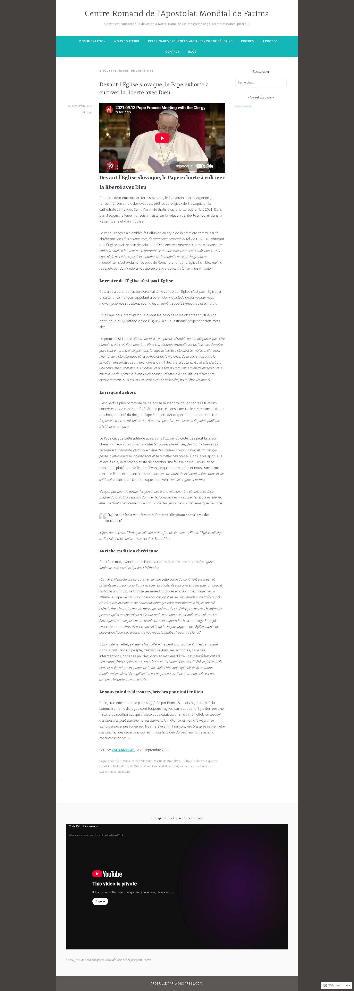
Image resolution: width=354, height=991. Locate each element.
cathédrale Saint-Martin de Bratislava (156, 761)
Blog (192, 51)
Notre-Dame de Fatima (128, 766)
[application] (177, 886)
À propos (270, 41)
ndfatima (86, 112)
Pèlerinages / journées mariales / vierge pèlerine (190, 41)
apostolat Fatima (119, 761)
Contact (172, 51)
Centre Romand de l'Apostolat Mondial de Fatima (177, 14)
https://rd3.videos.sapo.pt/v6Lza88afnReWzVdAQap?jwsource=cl (109, 960)
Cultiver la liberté (193, 761)
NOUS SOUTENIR (126, 41)
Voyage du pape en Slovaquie (193, 766)
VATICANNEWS (123, 749)
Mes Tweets (243, 106)
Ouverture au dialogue (158, 766)
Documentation (92, 41)
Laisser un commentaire (114, 771)
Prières (247, 41)
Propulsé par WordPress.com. (177, 983)
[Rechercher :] (261, 82)
